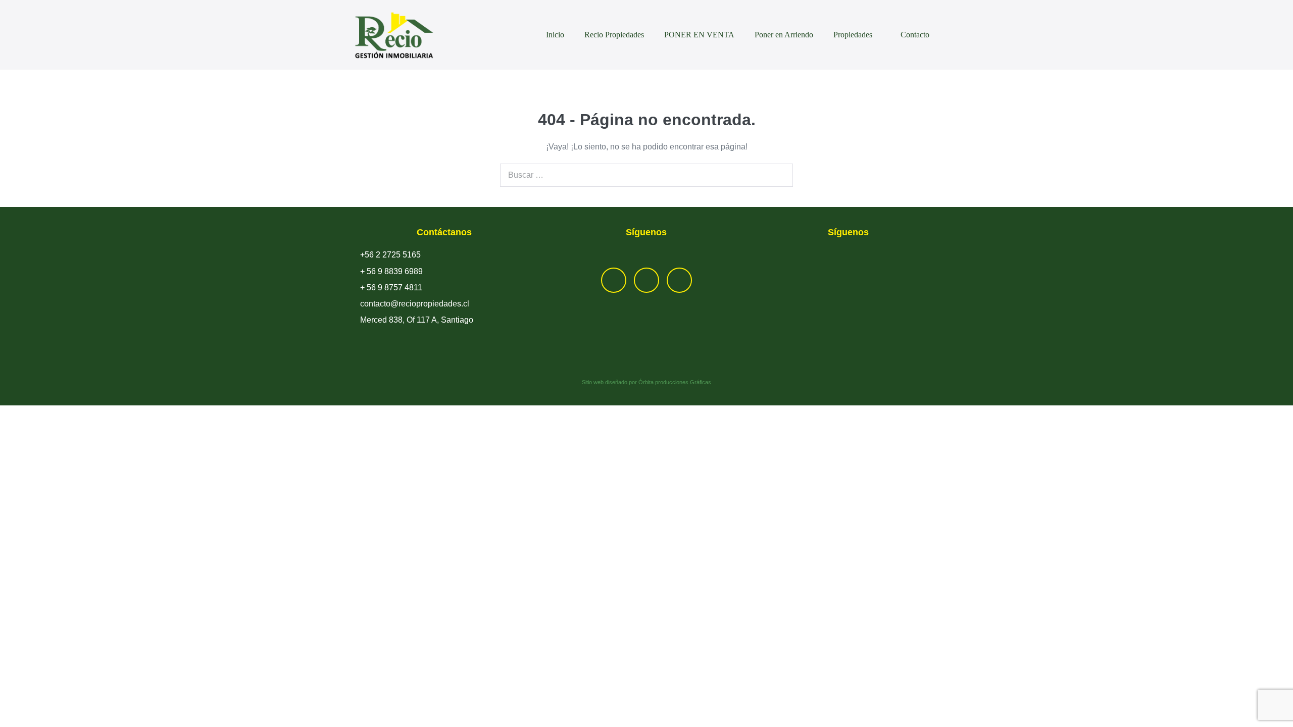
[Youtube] (679, 280)
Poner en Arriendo (784, 34)
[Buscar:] (646, 175)
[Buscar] (780, 175)
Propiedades (853, 34)
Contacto (915, 34)
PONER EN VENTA (699, 34)
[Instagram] (646, 280)
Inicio (555, 34)
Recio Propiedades (614, 34)
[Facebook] (613, 280)
